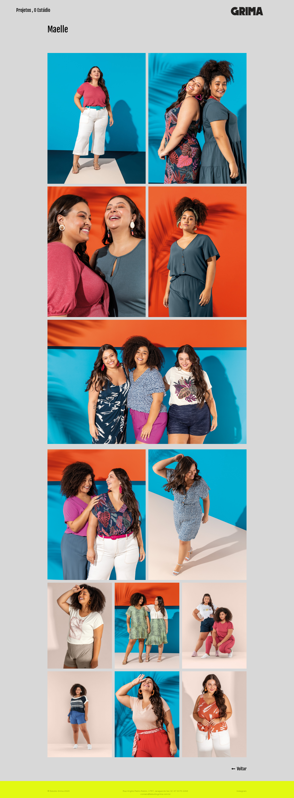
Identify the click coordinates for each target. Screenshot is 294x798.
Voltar (241, 769)
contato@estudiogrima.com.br (155, 794)
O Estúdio (42, 10)
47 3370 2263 (181, 791)
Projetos (23, 10)
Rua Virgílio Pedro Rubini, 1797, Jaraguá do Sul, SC (148, 791)
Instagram (242, 791)
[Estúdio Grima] (247, 11)
